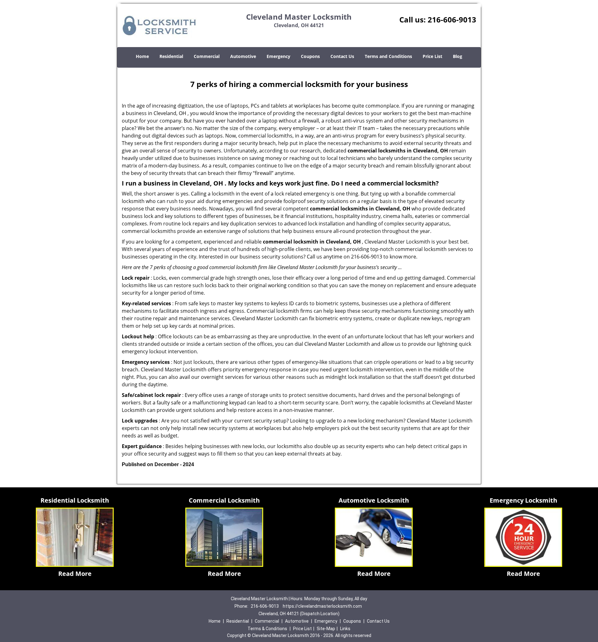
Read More (75, 573)
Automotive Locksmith (374, 500)
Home (142, 56)
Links (345, 628)
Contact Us (342, 56)
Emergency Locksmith (523, 500)
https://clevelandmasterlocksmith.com (322, 606)
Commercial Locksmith (224, 500)
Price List (432, 56)
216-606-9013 (452, 19)
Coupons (310, 56)
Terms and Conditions (388, 56)
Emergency (278, 56)
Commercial (207, 56)
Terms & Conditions (267, 628)
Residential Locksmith (74, 500)
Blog (457, 56)
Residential (171, 56)
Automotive (243, 56)
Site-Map (326, 628)
